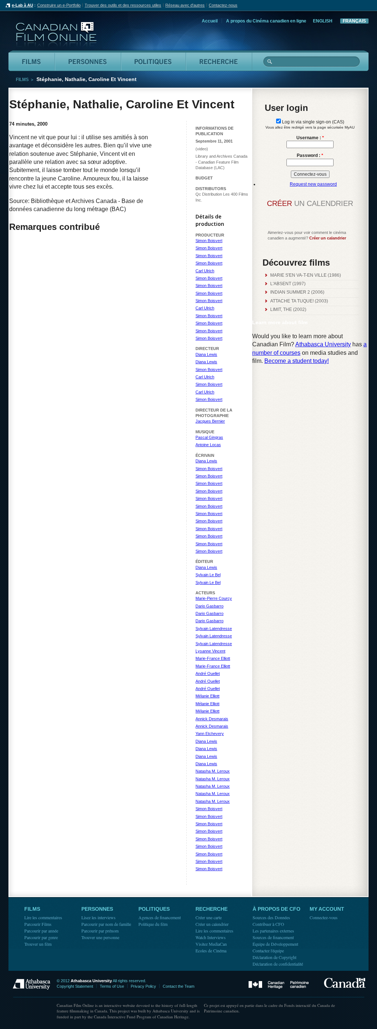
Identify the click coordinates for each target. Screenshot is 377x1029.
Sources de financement (273, 937)
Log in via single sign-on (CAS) (312, 122)
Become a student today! (296, 361)
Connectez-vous (324, 917)
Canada (345, 983)
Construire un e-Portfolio (59, 5)
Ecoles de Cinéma (210, 950)
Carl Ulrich (204, 271)
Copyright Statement (75, 986)
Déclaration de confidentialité (278, 964)
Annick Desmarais (211, 719)
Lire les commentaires (43, 917)
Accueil (210, 21)
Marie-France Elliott (212, 658)
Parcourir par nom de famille (106, 924)
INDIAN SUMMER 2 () (297, 292)
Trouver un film (38, 944)
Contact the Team (178, 986)
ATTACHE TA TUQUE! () (299, 301)
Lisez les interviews (98, 917)
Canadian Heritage (279, 985)
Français (354, 21)
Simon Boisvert (208, 240)
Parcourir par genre (41, 937)
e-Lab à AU (22, 5)
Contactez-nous (223, 5)
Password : (310, 155)
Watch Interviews (210, 937)
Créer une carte (208, 917)
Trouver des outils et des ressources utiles (123, 5)
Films (22, 79)
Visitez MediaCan (211, 944)
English (322, 21)
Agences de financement (159, 917)
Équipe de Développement (275, 944)
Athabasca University (323, 344)
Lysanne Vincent (210, 651)
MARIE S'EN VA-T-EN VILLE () (305, 275)
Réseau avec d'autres (185, 5)
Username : (310, 137)
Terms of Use (112, 986)
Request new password (313, 184)
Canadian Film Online (56, 35)
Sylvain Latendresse (213, 628)
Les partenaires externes (273, 931)
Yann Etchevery (209, 733)
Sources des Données (271, 917)
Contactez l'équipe (268, 950)
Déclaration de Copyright (274, 957)
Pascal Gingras (209, 437)
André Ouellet (207, 673)
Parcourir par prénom (100, 931)
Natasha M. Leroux (212, 771)
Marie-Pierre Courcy (213, 598)
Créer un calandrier (327, 238)
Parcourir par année (41, 931)
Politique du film (153, 924)
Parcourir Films (38, 924)
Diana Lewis (206, 354)
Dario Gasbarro (209, 606)
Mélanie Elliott (207, 696)
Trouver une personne (100, 937)
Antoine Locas (208, 444)
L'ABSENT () (288, 283)
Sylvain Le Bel (208, 575)
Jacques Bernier (210, 421)
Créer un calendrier (212, 924)
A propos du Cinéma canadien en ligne (266, 21)
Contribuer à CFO (268, 924)
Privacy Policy (143, 986)
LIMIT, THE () (288, 309)
